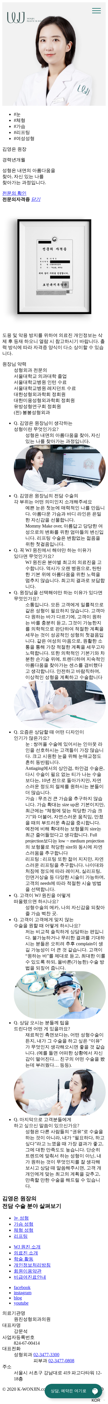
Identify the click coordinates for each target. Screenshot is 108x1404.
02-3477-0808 (61, 1360)
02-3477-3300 (46, 1354)
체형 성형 (23, 1230)
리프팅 (21, 1236)
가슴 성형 (23, 1224)
